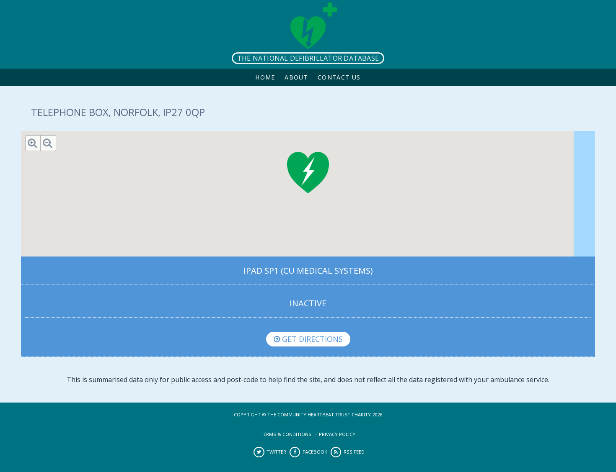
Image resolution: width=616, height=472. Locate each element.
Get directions (311, 339)
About (296, 77)
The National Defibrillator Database (308, 58)
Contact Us (339, 77)
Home (265, 77)
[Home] (308, 34)
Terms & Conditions (286, 434)
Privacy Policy (337, 434)
